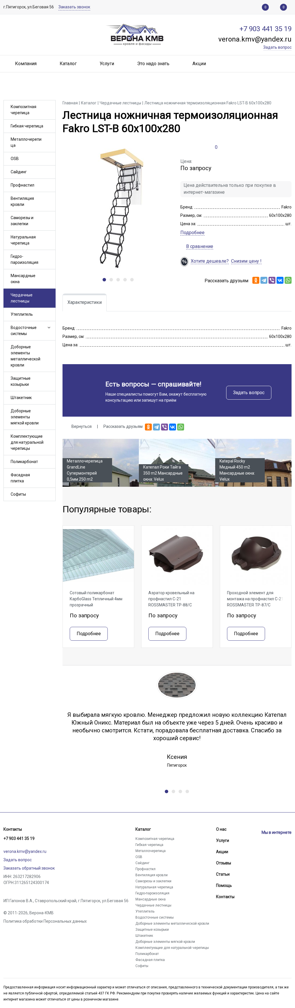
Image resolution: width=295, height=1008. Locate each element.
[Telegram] (263, 280)
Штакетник (21, 397)
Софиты (18, 494)
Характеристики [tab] (84, 302)
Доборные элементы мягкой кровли (25, 417)
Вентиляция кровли (22, 201)
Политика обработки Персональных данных (45, 921)
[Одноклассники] (255, 280)
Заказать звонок (74, 7)
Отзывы (223, 863)
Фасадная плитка (20, 478)
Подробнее (192, 232)
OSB (15, 158)
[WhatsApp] (288, 280)
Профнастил (22, 185)
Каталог (143, 829)
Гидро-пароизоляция (24, 259)
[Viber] (271, 280)
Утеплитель (22, 314)
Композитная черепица (23, 109)
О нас (221, 829)
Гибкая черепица (27, 126)
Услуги (222, 840)
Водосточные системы (24, 330)
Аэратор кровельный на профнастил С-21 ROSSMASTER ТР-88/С (171, 598)
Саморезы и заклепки (22, 220)
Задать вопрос (248, 392)
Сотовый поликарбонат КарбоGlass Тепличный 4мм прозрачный (96, 598)
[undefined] (104, 279)
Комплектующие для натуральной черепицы (27, 442)
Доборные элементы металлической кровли (25, 356)
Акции (222, 851)
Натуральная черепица (23, 240)
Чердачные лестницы (22, 298)
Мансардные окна (23, 278)
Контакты (12, 829)
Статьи (223, 874)
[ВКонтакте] (280, 280)
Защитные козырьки (21, 381)
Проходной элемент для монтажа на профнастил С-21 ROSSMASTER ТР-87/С (255, 598)
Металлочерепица (26, 142)
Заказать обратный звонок (29, 868)
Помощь (224, 885)
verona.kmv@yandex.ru (24, 851)
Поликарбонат (24, 461)
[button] (48, 327)
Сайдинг (19, 172)
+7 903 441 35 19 (19, 838)
